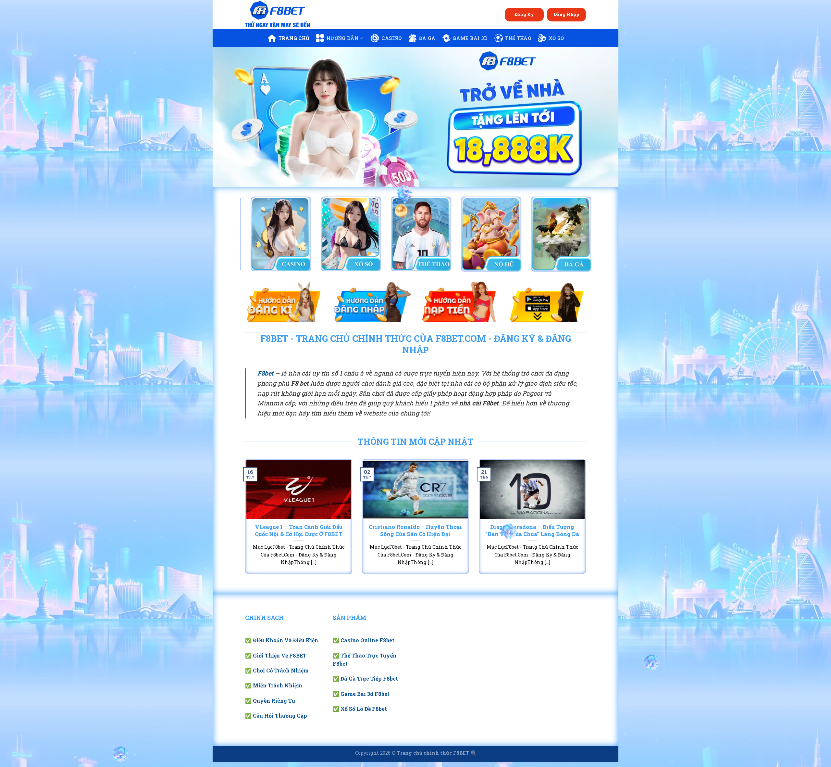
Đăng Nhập (566, 14)
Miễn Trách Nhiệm (277, 685)
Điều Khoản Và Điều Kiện (285, 640)
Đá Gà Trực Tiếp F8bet (369, 678)
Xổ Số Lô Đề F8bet (364, 708)
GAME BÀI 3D (470, 38)
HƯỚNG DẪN (342, 38)
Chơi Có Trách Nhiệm (281, 670)
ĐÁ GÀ (427, 38)
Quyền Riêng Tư (274, 700)
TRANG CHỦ (294, 38)
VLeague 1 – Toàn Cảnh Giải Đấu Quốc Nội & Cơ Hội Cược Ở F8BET (298, 530)
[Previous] (229, 117)
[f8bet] (277, 14)
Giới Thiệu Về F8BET (279, 655)
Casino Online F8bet (367, 640)
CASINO (391, 38)
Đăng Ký (524, 14)
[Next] (602, 117)
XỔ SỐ (556, 38)
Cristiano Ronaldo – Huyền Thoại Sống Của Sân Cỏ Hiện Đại (415, 530)
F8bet (265, 373)
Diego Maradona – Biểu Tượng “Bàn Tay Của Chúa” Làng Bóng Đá (532, 530)
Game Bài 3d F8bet (365, 693)
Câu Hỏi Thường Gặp (280, 715)
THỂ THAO (518, 38)
